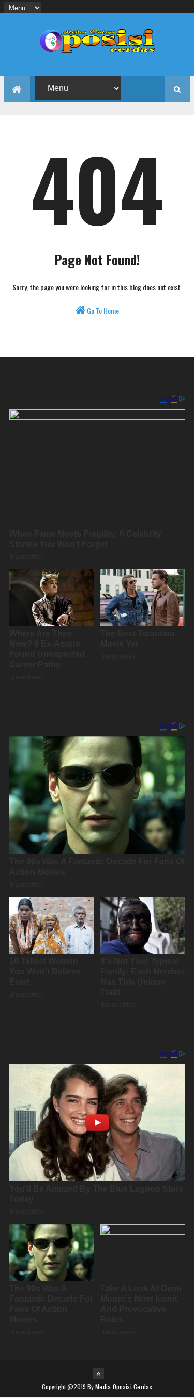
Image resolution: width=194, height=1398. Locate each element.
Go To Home (102, 310)
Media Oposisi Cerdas (123, 1386)
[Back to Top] (98, 1373)
